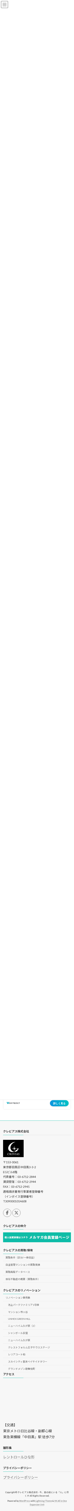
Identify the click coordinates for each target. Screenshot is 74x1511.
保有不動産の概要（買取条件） (23, 1279)
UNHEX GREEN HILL (19, 1318)
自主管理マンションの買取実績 (23, 1265)
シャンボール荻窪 (18, 1333)
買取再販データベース (18, 1271)
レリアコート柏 (16, 1354)
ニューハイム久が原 (19, 1340)
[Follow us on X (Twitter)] (16, 1213)
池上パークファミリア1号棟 (23, 1304)
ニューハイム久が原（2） (22, 1326)
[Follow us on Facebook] (7, 1213)
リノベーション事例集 (18, 1297)
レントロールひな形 (19, 1457)
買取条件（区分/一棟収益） (21, 1257)
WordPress (24, 1501)
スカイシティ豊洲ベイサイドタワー (27, 1361)
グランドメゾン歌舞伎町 (21, 1368)
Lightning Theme (43, 1501)
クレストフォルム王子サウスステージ (29, 1347)
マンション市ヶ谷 (18, 1312)
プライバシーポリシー (20, 1477)
